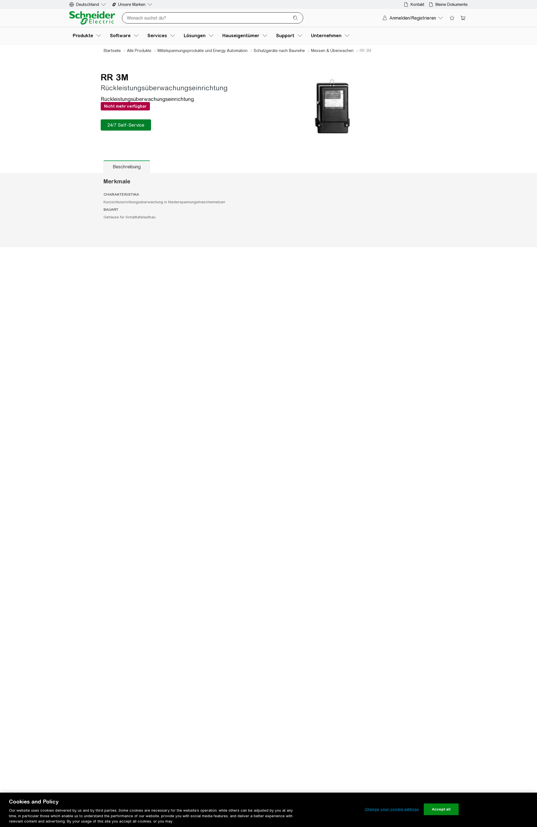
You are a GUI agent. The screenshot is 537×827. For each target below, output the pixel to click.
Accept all (441, 809)
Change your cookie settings (392, 809)
